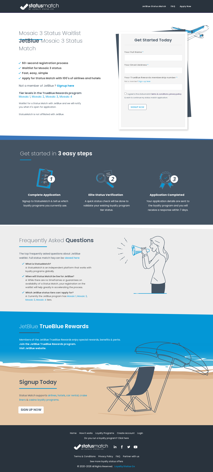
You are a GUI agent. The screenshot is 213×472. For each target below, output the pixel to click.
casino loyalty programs (44, 400)
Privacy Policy (105, 456)
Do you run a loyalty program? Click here (106, 438)
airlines (52, 395)
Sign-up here (144, 81)
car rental (72, 395)
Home (73, 433)
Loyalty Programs (104, 433)
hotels (61, 395)
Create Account (126, 433)
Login (140, 433)
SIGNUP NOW (137, 107)
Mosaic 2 (38, 97)
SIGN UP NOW (31, 410)
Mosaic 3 (52, 97)
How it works (86, 433)
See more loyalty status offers (106, 461)
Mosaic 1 (24, 97)
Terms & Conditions (85, 456)
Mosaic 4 (66, 97)
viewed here (72, 258)
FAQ (173, 6)
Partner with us (131, 456)
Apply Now (185, 6)
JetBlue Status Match (154, 6)
